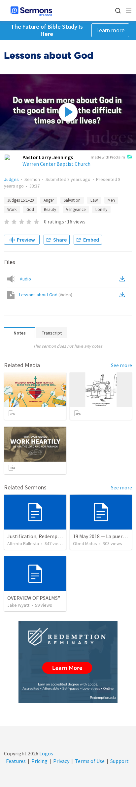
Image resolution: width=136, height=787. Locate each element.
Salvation (72, 200)
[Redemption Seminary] (68, 662)
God (30, 209)
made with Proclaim (108, 157)
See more (121, 365)
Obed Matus (85, 543)
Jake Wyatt (18, 605)
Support (119, 761)
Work (12, 209)
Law (94, 200)
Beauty (50, 209)
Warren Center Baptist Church (56, 163)
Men (111, 200)
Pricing (39, 761)
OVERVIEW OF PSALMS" (33, 598)
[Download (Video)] (123, 295)
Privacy (61, 761)
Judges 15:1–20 (20, 200)
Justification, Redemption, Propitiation (52, 536)
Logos (45, 753)
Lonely (101, 209)
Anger (49, 200)
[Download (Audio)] (123, 279)
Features (16, 761)
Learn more (110, 30)
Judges (11, 179)
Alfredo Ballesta (23, 543)
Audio (25, 279)
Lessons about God (45, 295)
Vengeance (75, 209)
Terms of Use (90, 761)
